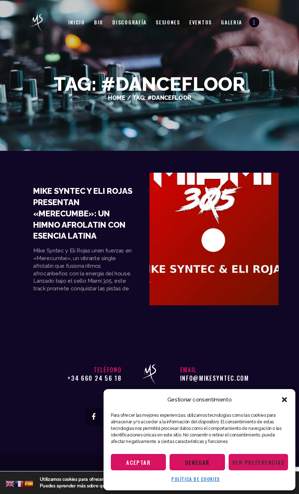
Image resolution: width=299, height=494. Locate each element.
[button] (284, 399)
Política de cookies (195, 479)
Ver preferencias (258, 462)
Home (116, 97)
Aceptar (138, 462)
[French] (19, 483)
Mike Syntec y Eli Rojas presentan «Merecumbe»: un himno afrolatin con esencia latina (82, 213)
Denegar (197, 462)
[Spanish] (29, 483)
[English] (10, 483)
